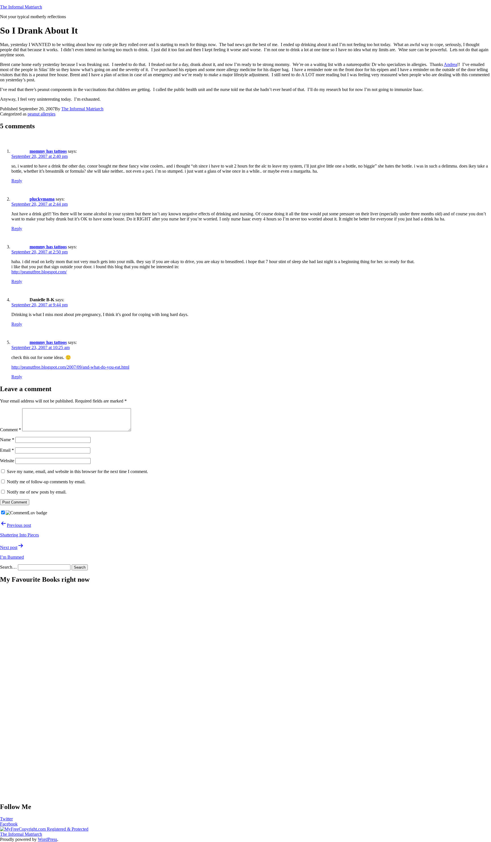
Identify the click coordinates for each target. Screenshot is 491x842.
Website (7, 460)
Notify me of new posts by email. (36, 492)
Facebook (9, 824)
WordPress (47, 839)
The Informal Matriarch (21, 7)
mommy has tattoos (48, 151)
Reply (16, 180)
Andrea (450, 64)
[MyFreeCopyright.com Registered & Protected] (44, 829)
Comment (10, 429)
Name (7, 439)
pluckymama (42, 199)
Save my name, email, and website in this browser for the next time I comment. (77, 471)
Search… (8, 567)
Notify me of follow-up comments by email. (46, 481)
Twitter (6, 818)
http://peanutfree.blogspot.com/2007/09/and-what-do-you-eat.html (70, 367)
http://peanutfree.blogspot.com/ (39, 271)
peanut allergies (41, 114)
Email (7, 450)
